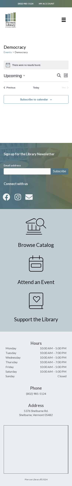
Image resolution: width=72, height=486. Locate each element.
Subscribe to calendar (34, 99)
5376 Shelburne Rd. (36, 411)
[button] (6, 197)
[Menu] (63, 20)
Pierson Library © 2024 (36, 479)
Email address (12, 165)
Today (36, 87)
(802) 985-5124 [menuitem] (25, 3)
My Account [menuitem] (46, 3)
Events (8, 52)
